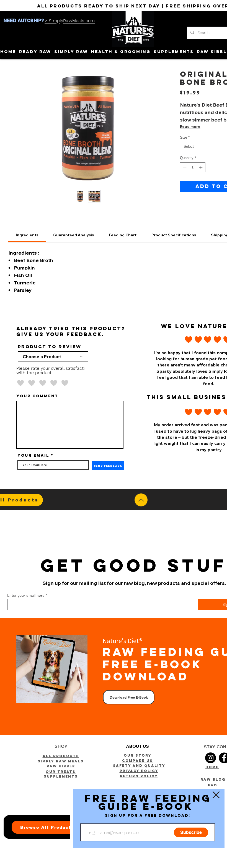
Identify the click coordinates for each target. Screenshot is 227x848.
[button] (216, 794)
